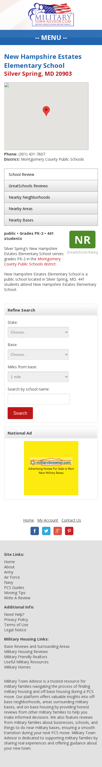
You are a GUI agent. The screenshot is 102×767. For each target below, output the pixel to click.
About (9, 566)
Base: (12, 344)
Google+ (57, 531)
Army (8, 572)
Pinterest (69, 531)
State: (13, 322)
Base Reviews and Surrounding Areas (37, 646)
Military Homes (17, 667)
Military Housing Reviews (26, 651)
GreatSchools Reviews (28, 185)
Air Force (12, 577)
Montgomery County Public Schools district (32, 261)
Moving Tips (15, 592)
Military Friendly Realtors (25, 656)
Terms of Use (16, 624)
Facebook (34, 531)
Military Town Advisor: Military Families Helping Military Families (51, 14)
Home (28, 520)
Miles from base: (22, 366)
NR (82, 239)
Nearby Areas (21, 208)
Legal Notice (15, 629)
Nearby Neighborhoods (29, 197)
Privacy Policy (16, 619)
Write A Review (17, 597)
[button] (46, 111)
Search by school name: (29, 389)
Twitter (46, 531)
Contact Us (71, 520)
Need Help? (14, 614)
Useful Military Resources (26, 661)
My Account (47, 520)
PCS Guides (14, 587)
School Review (21, 174)
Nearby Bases (21, 220)
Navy (8, 582)
